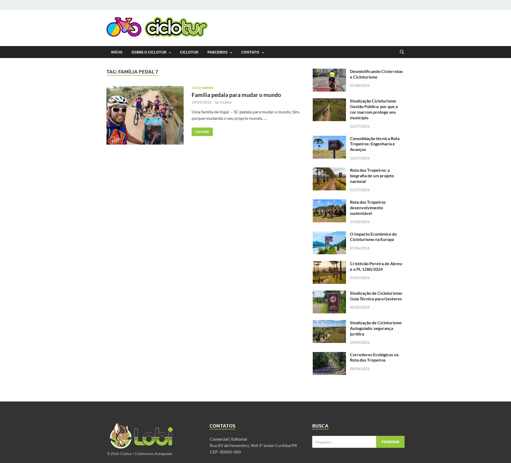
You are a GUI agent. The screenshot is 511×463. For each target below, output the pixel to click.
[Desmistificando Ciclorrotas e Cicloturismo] (329, 71)
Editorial (239, 438)
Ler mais (200, 131)
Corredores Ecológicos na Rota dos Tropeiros (374, 357)
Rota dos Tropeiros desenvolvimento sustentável (368, 207)
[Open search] (402, 52)
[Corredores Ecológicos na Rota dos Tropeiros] (329, 355)
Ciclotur (189, 52)
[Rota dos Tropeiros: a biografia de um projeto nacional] (329, 170)
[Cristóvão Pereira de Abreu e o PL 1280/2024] (329, 264)
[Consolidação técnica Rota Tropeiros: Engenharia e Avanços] (329, 138)
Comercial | (220, 438)
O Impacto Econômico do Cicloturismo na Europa (373, 236)
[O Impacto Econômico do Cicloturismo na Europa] (329, 234)
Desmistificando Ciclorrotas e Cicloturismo (376, 74)
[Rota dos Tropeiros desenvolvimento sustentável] (329, 202)
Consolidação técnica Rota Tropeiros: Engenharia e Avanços (374, 144)
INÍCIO (116, 52)
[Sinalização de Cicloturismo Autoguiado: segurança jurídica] (329, 323)
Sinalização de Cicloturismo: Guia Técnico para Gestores (376, 295)
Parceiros (217, 52)
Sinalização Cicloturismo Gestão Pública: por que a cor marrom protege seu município (374, 109)
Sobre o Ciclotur (148, 52)
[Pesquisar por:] (358, 442)
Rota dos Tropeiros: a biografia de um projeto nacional (372, 175)
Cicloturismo (202, 88)
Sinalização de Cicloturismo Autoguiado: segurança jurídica (376, 328)
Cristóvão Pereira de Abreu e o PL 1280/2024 (376, 266)
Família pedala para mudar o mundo (236, 94)
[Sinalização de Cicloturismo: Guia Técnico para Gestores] (329, 293)
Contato (250, 52)
